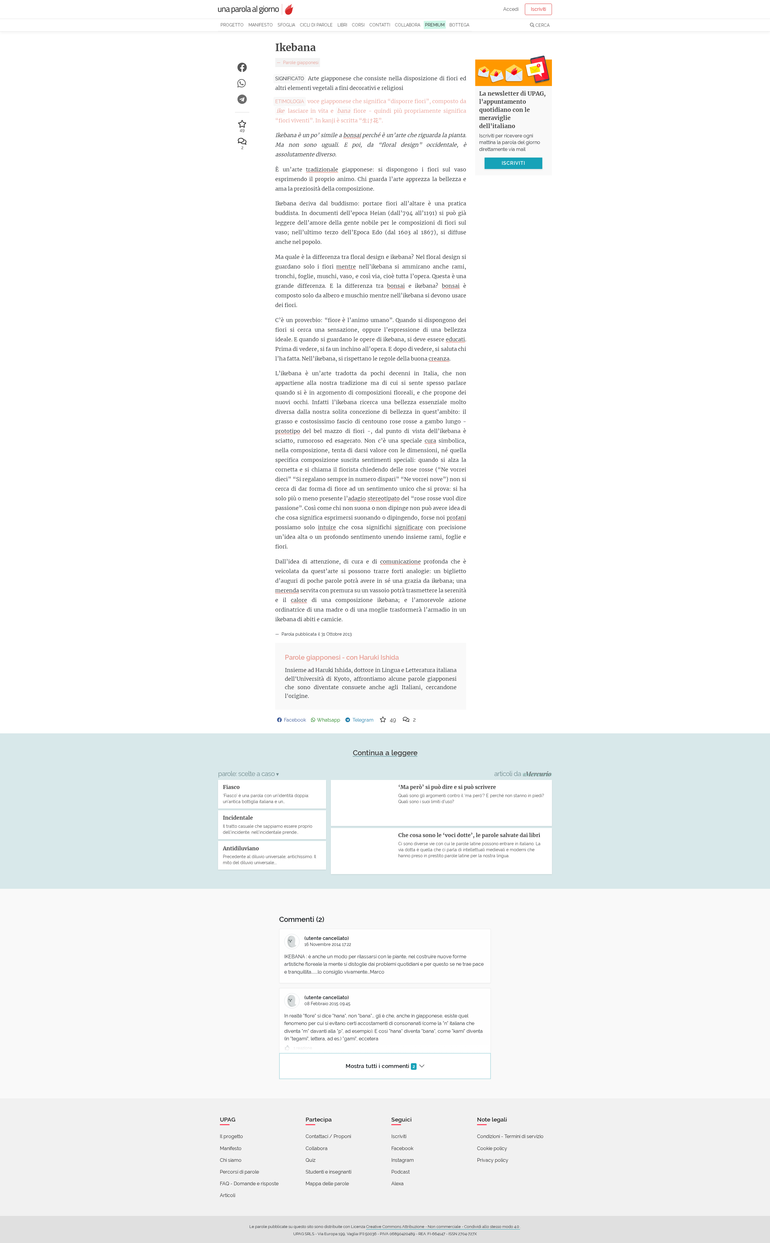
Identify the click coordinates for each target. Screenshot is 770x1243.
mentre (346, 266)
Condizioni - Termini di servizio (510, 1136)
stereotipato (384, 498)
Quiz (311, 1160)
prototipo (287, 431)
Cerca (542, 25)
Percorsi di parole (239, 1172)
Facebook (402, 1148)
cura (430, 440)
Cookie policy (492, 1148)
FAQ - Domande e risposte (249, 1183)
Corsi (358, 24)
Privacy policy (492, 1160)
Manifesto (260, 24)
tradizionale (322, 169)
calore (299, 600)
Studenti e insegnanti (328, 1172)
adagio (357, 498)
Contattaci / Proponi (328, 1136)
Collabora (407, 24)
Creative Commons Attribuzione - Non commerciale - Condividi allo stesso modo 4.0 (443, 1226)
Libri (342, 24)
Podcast (400, 1172)
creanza (439, 358)
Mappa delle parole (327, 1183)
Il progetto (231, 1136)
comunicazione (400, 561)
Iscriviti (538, 9)
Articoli (227, 1195)
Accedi (511, 9)
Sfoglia (286, 24)
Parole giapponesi (300, 62)
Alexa (397, 1183)
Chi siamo (231, 1160)
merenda (287, 590)
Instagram (402, 1160)
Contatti (379, 24)
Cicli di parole (316, 24)
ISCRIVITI (513, 163)
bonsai (352, 135)
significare (409, 527)
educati (455, 339)
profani (456, 517)
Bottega (459, 24)
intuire (327, 527)
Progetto (232, 24)
